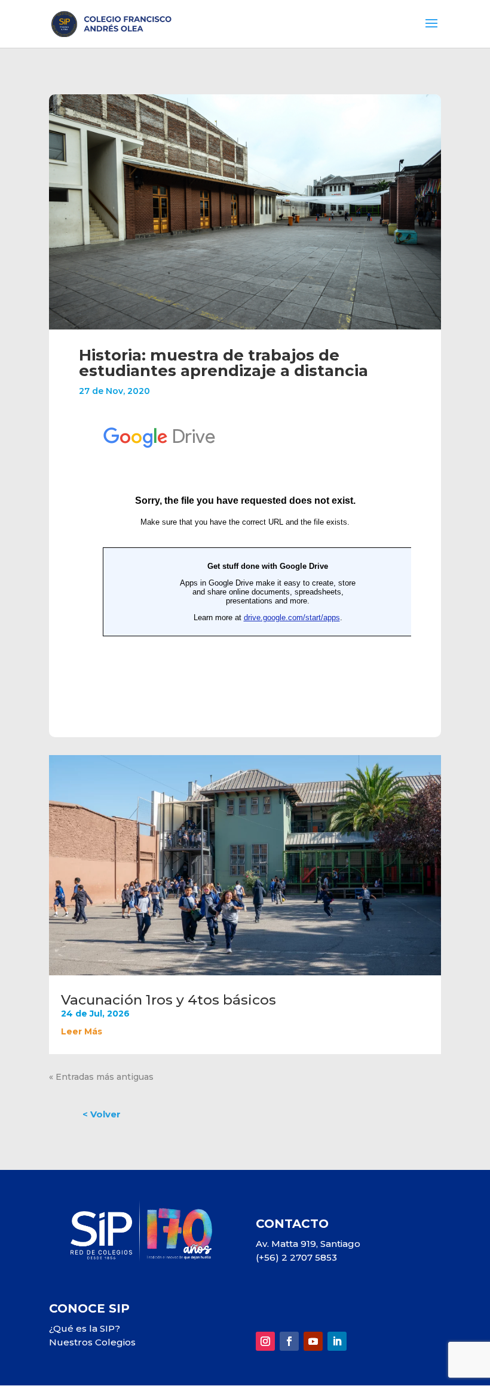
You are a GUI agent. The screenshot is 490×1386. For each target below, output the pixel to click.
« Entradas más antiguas (101, 1076)
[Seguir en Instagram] (265, 1341)
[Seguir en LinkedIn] (337, 1341)
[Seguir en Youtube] (313, 1341)
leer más (81, 1031)
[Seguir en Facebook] (289, 1341)
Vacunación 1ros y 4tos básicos (168, 999)
